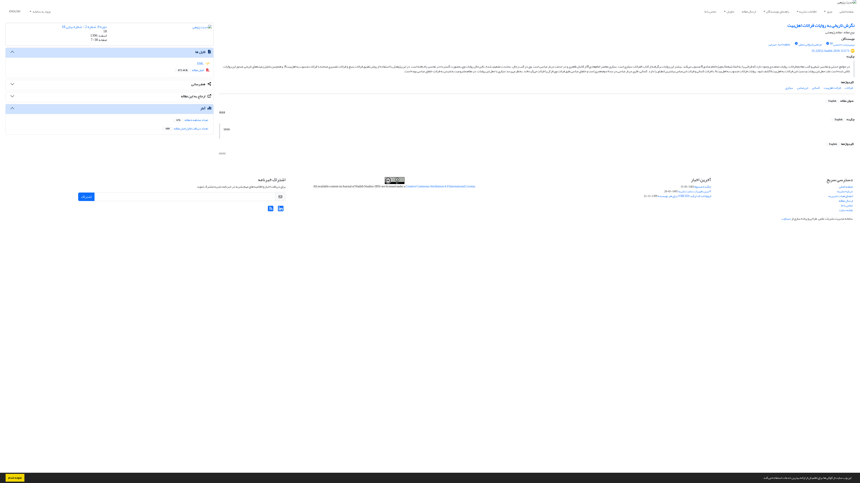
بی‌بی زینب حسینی (844, 44)
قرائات (849, 88)
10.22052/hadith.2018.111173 (830, 51)
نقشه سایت (846, 210)
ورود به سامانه (41, 11)
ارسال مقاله (749, 11)
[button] (761, 478)
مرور (829, 11)
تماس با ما (710, 11)
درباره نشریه (845, 191)
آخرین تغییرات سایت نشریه (694, 191)
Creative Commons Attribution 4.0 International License (440, 186)
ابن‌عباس (802, 88)
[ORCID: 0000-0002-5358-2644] (796, 43)
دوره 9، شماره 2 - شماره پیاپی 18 (84, 26)
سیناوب (786, 219)
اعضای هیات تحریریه (840, 196)
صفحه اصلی (847, 11)
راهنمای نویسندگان (777, 11)
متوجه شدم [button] (15, 477)
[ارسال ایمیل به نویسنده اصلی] (831, 43)
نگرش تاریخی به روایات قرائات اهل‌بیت (821, 25)
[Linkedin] (281, 210)
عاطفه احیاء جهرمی (779, 44)
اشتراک (86, 196)
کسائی (816, 88)
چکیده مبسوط (702, 187)
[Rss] (270, 210)
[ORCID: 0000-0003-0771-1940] (827, 43)
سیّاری (789, 88)
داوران (730, 11)
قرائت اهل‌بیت (832, 88)
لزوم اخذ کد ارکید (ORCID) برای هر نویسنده (684, 196)
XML (200, 64)
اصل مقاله (191, 70)
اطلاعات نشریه (807, 11)
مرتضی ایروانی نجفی (810, 44)
